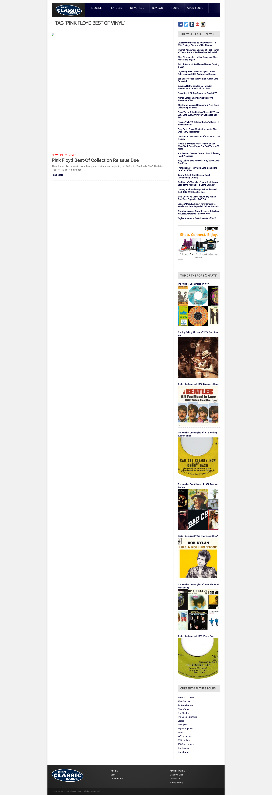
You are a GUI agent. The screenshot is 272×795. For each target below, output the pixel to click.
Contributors (117, 778)
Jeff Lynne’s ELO (185, 736)
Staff (113, 775)
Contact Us (175, 778)
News (72, 155)
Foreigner (182, 724)
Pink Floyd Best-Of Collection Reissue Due (95, 160)
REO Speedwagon (186, 744)
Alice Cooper (184, 701)
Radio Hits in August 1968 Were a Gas (195, 636)
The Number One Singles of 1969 (193, 284)
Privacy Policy (176, 782)
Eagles (181, 721)
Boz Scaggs (183, 748)
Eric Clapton (183, 713)
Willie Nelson (184, 740)
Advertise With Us (178, 771)
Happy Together (185, 728)
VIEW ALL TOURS (186, 697)
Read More (57, 175)
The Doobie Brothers (187, 717)
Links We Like (176, 775)
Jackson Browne (185, 705)
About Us (115, 771)
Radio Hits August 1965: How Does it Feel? (198, 536)
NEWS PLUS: (60, 155)
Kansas (181, 732)
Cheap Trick (183, 709)
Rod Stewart (183, 752)
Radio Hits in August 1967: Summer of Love (198, 384)
